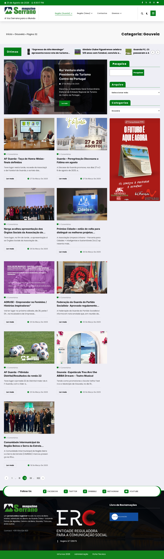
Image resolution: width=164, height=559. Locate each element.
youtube (134, 491)
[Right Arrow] (158, 52)
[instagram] (153, 2)
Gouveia (20, 34)
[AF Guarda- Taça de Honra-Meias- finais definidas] (29, 119)
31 (19, 478)
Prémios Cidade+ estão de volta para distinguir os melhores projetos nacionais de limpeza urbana (78, 230)
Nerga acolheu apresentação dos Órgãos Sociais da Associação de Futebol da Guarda (23, 230)
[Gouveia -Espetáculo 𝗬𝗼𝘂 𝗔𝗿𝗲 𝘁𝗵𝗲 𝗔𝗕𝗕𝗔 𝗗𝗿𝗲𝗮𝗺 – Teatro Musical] (82, 332)
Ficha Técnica (99, 554)
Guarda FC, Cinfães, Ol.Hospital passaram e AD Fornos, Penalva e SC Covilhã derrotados (139, 51)
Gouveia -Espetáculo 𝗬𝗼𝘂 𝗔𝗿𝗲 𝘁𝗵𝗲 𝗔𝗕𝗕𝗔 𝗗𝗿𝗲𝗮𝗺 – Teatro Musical (77, 374)
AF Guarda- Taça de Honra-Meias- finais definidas (24, 160)
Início (9, 34)
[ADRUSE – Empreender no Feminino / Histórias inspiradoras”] (29, 262)
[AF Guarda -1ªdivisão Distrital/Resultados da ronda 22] (29, 332)
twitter (73, 491)
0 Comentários (12, 154)
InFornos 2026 (63, 554)
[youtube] (157, 2)
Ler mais (65, 103)
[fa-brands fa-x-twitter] (146, 2)
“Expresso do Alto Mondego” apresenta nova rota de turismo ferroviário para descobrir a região (39, 51)
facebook (52, 491)
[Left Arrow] (153, 52)
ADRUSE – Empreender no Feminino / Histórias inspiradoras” (25, 304)
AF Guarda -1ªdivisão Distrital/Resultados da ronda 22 (23, 374)
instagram (112, 491)
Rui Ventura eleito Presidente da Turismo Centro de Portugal (75, 74)
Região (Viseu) (83, 13)
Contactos (102, 13)
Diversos (115, 13)
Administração (81, 554)
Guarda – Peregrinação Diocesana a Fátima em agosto (77, 160)
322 (38, 478)
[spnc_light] (147, 13)
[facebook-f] (142, 2)
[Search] (142, 13)
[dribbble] (150, 2)
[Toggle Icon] (153, 13)
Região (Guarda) (62, 13)
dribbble (92, 491)
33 (31, 478)
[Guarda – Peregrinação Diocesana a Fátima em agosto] (82, 119)
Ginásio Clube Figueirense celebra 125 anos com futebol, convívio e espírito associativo (89, 51)
